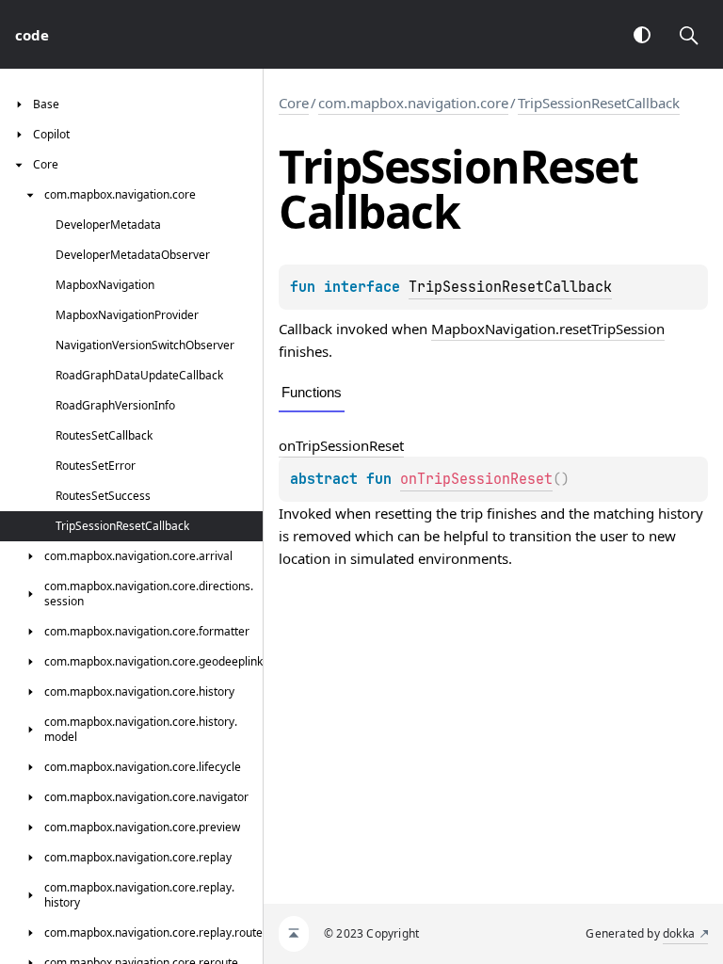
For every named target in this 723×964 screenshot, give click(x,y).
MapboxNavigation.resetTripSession (548, 328)
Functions (311, 392)
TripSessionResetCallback (599, 102)
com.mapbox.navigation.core (413, 102)
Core (294, 102)
